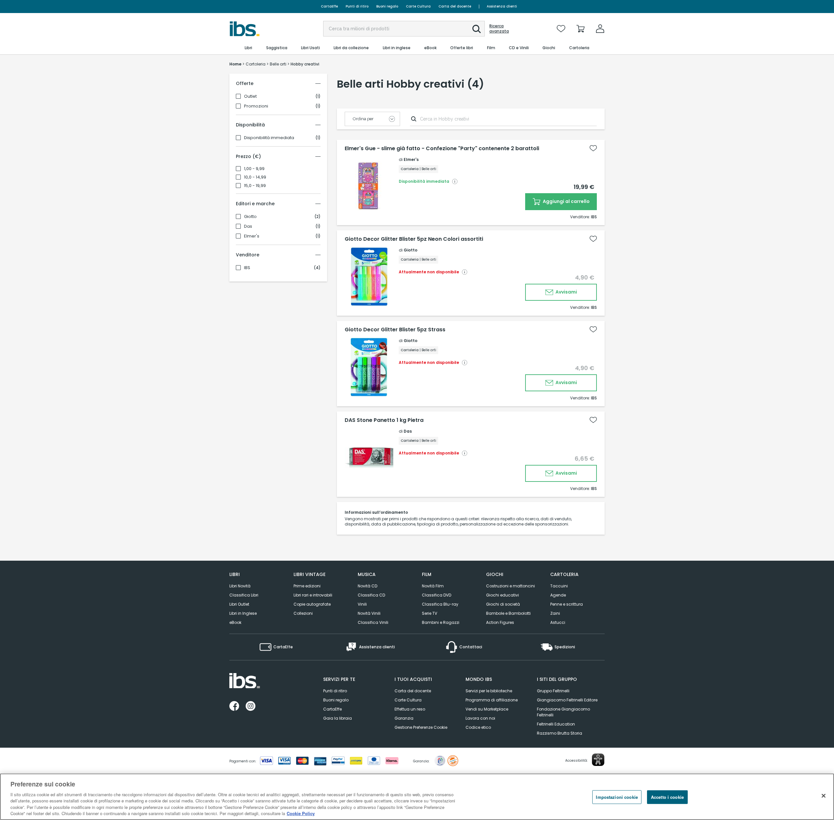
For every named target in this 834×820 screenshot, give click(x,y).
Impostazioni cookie (617, 797)
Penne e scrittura (566, 604)
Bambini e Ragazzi (440, 622)
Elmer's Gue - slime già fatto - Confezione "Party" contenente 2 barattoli (442, 148)
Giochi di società (503, 604)
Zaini (555, 613)
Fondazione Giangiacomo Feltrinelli (563, 712)
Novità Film (433, 586)
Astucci (557, 622)
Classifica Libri (243, 595)
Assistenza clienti (502, 6)
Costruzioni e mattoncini (510, 586)
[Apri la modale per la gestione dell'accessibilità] (598, 759)
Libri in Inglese (243, 613)
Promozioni (256, 106)
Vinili (362, 604)
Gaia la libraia (337, 718)
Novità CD (367, 586)
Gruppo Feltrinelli (553, 691)
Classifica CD (371, 595)
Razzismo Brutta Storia (559, 733)
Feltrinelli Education (556, 724)
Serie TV (429, 613)
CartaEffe (329, 6)
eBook (235, 622)
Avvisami (565, 292)
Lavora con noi (480, 718)
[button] (476, 29)
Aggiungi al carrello (566, 201)
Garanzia (404, 718)
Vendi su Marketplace (487, 709)
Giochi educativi (502, 595)
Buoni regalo (387, 6)
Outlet (250, 96)
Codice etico (478, 727)
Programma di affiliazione (492, 700)
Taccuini (559, 586)
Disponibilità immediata (269, 137)
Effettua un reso (410, 709)
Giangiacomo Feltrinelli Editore (567, 700)
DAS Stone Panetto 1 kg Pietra (384, 420)
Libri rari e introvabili (313, 595)
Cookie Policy (301, 813)
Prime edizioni (307, 586)
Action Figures (500, 622)
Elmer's (251, 236)
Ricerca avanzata (499, 28)
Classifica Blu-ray (440, 604)
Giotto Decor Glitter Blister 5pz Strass (395, 329)
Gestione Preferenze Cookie (421, 727)
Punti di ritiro (357, 6)
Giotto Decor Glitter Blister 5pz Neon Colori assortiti (414, 239)
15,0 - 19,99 (255, 185)
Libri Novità (240, 586)
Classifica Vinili (373, 622)
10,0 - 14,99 (255, 177)
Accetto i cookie (667, 797)
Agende (558, 595)
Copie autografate (312, 604)
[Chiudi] (823, 796)
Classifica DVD (436, 595)
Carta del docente (455, 6)
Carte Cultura (418, 6)
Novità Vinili (369, 613)
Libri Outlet (239, 604)
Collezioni (303, 613)
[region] (417, 796)
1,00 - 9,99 (254, 168)
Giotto (250, 216)
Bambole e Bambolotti (508, 613)
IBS (247, 267)
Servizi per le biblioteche (489, 691)
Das (248, 226)
